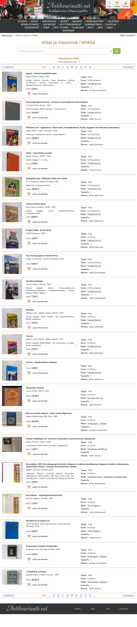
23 (90, 67)
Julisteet (113, 21)
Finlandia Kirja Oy (94, 84)
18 (67, 67)
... (50, 67)
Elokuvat (78, 27)
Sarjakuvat (49, 21)
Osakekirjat (31, 27)
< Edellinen (8, 67)
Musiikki (77, 21)
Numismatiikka (93, 24)
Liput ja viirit (61, 27)
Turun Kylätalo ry (94, 506)
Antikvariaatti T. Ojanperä (97, 424)
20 (76, 67)
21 (81, 67)
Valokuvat (49, 24)
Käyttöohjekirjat (70, 24)
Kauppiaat (68, 30)
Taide (46, 27)
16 (58, 67)
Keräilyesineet (30, 24)
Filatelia (111, 24)
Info (100, 27)
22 (85, 67)
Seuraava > (129, 67)
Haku (109, 27)
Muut (91, 27)
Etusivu (22, 21)
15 (53, 67)
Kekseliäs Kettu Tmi (95, 398)
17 (63, 67)
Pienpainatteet (95, 21)
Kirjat (34, 21)
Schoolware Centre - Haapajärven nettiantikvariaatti (107, 477)
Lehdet (64, 21)
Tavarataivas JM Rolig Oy (97, 449)
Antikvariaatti (6, 35)
